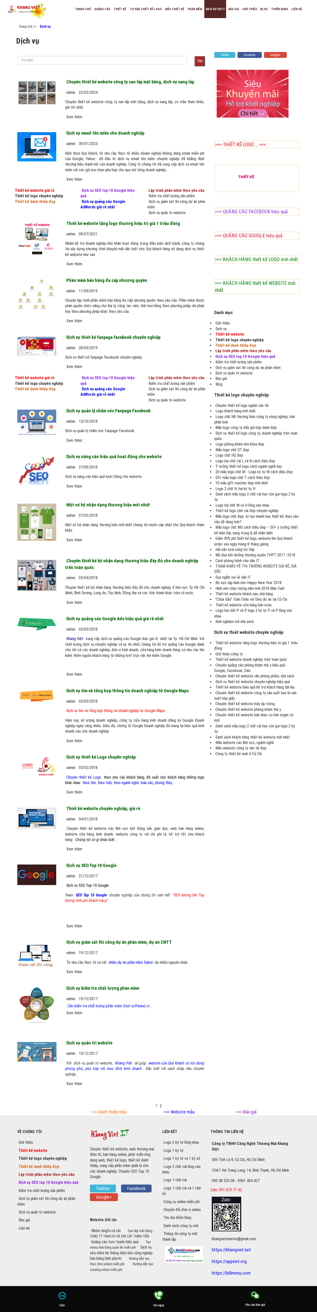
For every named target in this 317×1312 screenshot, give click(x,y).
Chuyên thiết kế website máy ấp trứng (245, 703)
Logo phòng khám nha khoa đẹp (239, 444)
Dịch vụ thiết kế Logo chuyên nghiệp (101, 757)
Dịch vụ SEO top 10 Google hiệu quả (107, 193)
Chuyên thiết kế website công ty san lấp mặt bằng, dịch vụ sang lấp (130, 82)
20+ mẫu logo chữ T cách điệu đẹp (242, 477)
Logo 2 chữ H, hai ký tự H (235, 488)
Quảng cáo (102, 9)
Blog (264, 9)
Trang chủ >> (28, 26)
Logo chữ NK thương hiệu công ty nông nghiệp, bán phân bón (254, 419)
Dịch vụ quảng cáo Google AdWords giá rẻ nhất (102, 204)
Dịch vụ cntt (215, 9)
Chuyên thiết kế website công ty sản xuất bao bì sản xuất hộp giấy (255, 696)
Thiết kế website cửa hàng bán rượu (243, 605)
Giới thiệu (249, 9)
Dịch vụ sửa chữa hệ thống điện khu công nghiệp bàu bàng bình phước (121, 1253)
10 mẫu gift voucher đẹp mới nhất (241, 483)
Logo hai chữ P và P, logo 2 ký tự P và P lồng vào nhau (253, 613)
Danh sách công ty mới (180, 1225)
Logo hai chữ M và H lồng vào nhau (242, 505)
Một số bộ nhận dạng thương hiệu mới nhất (108, 505)
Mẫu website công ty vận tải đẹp (240, 748)
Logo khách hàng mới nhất (235, 411)
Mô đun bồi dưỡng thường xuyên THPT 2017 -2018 (255, 555)
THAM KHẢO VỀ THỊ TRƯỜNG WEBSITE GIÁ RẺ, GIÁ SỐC (255, 569)
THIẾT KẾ (120, 9)
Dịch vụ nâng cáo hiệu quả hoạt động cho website (113, 456)
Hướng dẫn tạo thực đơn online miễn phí (120, 1261)
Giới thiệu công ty (229, 654)
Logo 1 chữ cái (175, 1180)
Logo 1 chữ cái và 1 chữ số (181, 1191)
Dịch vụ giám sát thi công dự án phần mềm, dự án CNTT (119, 942)
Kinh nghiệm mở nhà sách (234, 621)
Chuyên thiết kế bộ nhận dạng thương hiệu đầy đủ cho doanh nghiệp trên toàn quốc (131, 564)
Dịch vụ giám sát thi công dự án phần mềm (176, 204)
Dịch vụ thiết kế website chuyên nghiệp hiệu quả (252, 681)
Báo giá (233, 9)
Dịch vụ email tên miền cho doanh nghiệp (105, 133)
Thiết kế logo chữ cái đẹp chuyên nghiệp (247, 510)
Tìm (200, 61)
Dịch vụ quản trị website (167, 212)
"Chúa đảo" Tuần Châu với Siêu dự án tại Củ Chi (251, 599)
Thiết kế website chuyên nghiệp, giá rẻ (103, 808)
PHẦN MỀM (195, 9)
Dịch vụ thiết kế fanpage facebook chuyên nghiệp (113, 337)
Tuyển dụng (279, 9)
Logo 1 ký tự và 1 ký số (181, 1158)
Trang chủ (83, 9)
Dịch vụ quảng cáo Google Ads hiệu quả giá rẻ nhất (115, 618)
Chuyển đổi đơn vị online (182, 1209)
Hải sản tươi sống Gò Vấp (235, 549)
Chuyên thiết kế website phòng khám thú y (248, 709)
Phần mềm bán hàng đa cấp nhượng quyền (106, 280)
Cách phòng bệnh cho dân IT (237, 560)
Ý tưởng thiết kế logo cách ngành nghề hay (248, 466)
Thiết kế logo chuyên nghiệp (39, 196)
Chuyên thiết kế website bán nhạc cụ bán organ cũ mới (253, 718)
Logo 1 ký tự (173, 1150)
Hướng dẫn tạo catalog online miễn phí (121, 1266)
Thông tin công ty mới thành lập (179, 1236)
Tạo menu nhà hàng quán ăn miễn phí (120, 1244)
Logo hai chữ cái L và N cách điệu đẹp (245, 461)
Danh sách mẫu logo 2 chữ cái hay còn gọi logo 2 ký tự (254, 497)
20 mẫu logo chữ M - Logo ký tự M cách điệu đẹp (254, 472)
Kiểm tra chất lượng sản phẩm (172, 196)
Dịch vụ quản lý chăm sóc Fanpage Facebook (108, 411)
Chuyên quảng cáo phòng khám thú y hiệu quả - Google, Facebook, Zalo (250, 668)
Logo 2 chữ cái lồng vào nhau (181, 1169)
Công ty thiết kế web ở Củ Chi (238, 753)
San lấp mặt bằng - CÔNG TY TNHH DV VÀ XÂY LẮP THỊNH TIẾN (122, 1233)
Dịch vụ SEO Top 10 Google (91, 865)
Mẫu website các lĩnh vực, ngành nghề (244, 742)
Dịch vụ (45, 26)
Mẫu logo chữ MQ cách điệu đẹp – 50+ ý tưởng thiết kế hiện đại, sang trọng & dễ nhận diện (256, 530)
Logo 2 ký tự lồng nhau (181, 1142)
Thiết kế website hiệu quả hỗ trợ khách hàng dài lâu (254, 687)
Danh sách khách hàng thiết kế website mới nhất (252, 737)
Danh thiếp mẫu (112, 1112)
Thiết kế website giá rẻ (34, 190)
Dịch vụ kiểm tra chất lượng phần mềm (102, 988)
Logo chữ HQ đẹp (229, 455)
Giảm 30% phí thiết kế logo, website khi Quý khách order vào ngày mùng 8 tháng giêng (253, 541)
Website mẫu (183, 1112)
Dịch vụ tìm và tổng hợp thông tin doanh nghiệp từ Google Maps (127, 690)
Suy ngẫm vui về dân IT (233, 577)
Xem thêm (74, 117)
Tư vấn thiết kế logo (146, 9)
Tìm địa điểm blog (177, 1217)
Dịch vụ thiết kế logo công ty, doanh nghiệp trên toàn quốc (255, 436)
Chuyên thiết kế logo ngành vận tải (241, 405)
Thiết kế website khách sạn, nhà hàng (244, 594)
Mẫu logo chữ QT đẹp (232, 449)
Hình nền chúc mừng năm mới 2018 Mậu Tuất (250, 588)
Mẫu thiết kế (174, 9)
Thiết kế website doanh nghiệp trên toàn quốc (251, 659)
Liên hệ (296, 9)
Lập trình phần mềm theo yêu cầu (176, 190)
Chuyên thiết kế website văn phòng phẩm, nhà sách (254, 676)
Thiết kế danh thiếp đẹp (35, 201)
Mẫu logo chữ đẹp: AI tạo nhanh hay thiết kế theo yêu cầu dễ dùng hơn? (256, 519)
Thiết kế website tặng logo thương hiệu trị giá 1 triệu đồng (123, 223)
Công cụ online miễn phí (181, 1201)
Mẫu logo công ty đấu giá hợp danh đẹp (246, 427)
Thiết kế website (229, 334)
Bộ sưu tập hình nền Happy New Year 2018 (248, 582)
